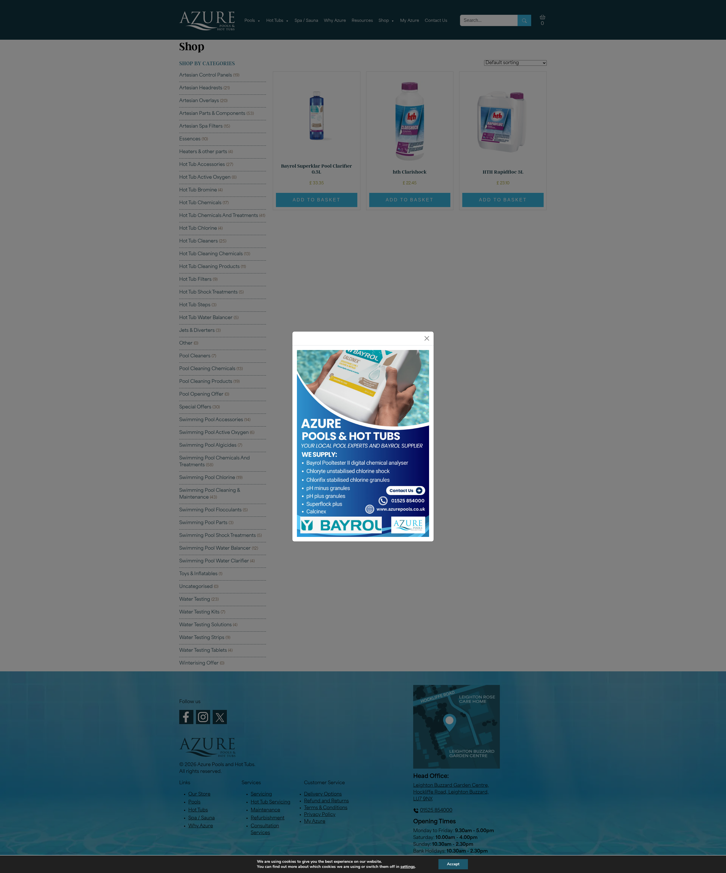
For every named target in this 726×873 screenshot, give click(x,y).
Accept (453, 864)
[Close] (426, 338)
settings (407, 866)
